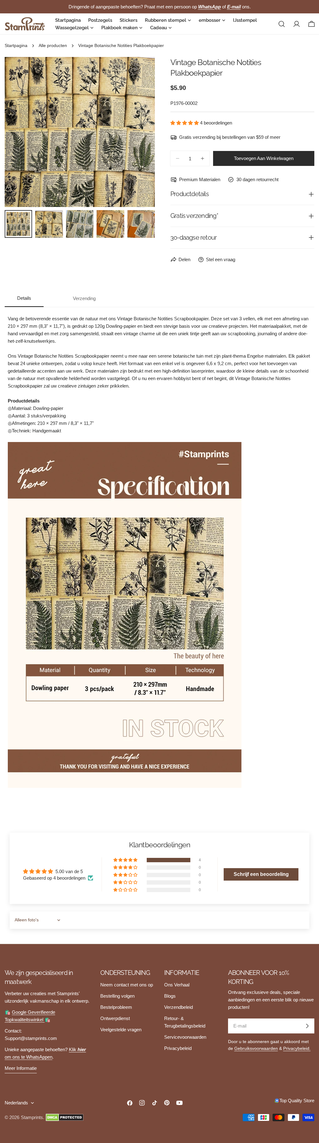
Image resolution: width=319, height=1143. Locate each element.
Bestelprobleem (116, 1007)
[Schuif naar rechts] (139, 132)
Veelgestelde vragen (120, 1029)
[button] (185, 122)
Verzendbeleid (178, 1007)
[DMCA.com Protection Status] (64, 1117)
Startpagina (16, 45)
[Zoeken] (281, 24)
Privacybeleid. (297, 1048)
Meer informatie (21, 1068)
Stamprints (32, 1117)
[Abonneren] (307, 1025)
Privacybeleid (178, 1048)
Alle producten (53, 45)
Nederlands (16, 1102)
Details (24, 298)
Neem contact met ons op (126, 984)
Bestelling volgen (117, 996)
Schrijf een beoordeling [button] (261, 874)
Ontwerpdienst (115, 1018)
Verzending (84, 298)
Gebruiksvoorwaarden (256, 1048)
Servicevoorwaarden (185, 1037)
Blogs (170, 996)
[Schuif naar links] (19, 132)
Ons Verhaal (176, 984)
